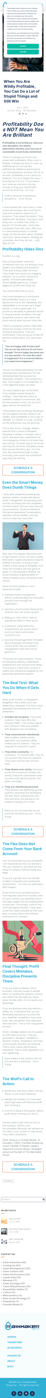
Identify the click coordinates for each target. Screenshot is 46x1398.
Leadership (12, 1277)
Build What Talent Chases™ (20, 1229)
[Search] (44, 1200)
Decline (23, 52)
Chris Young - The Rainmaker (23, 110)
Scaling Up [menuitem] (14, 1355)
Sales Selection (14, 1262)
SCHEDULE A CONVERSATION (23, 470)
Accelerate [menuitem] (14, 1347)
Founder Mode (13, 1304)
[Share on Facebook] (20, 113)
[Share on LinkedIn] (26, 113)
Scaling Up (8, 1181)
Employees (11, 1301)
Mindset (10, 1280)
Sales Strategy (14, 1283)
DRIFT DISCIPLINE (16, 1239)
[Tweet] (23, 113)
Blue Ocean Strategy (16, 1298)
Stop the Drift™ (15, 1219)
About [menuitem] (11, 1361)
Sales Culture (13, 1271)
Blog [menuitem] (10, 1366)
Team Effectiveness (17, 1286)
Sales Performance (16, 1274)
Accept (23, 46)
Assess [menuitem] (11, 1337)
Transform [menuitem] (14, 1342)
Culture (9, 1292)
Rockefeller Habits (15, 1289)
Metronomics (12, 1295)
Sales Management (16, 1268)
